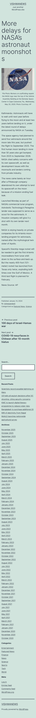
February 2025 (8, 460)
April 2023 (6, 536)
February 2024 (8, 501)
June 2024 (6, 488)
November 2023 (8, 512)
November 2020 (8, 635)
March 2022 (7, 580)
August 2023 (7, 522)
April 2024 (6, 495)
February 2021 (8, 624)
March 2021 (7, 621)
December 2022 (8, 549)
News (4, 658)
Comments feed (8, 689)
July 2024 (6, 484)
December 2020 (8, 631)
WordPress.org (8, 692)
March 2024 (7, 498)
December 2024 (8, 467)
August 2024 (7, 481)
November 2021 (8, 594)
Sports (4, 665)
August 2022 (7, 563)
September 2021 (8, 600)
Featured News (19, 306)
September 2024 (9, 477)
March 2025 (7, 457)
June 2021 (6, 611)
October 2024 (8, 474)
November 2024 (8, 471)
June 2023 (6, 529)
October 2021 (7, 597)
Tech (4, 669)
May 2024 (6, 491)
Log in (4, 682)
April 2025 (6, 453)
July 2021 (6, 607)
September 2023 (9, 518)
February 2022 (8, 583)
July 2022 (6, 566)
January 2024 (7, 505)
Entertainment (8, 648)
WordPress (23, 709)
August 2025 (7, 440)
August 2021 (7, 604)
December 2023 (8, 508)
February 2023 (8, 542)
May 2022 (6, 573)
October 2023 (7, 515)
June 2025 (6, 447)
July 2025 (6, 443)
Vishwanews (18, 3)
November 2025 (8, 430)
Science (29, 306)
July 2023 (6, 525)
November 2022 (8, 553)
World (4, 672)
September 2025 (9, 436)
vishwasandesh (9, 304)
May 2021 (6, 614)
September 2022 (9, 559)
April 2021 (6, 618)
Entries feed (7, 685)
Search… (5, 362)
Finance (5, 655)
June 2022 (6, 570)
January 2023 (7, 546)
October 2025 (7, 433)
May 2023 (6, 532)
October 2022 (7, 556)
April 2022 (6, 577)
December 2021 (8, 590)
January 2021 (7, 628)
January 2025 (7, 464)
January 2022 (7, 587)
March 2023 (7, 539)
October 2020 (7, 638)
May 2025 (6, 450)
